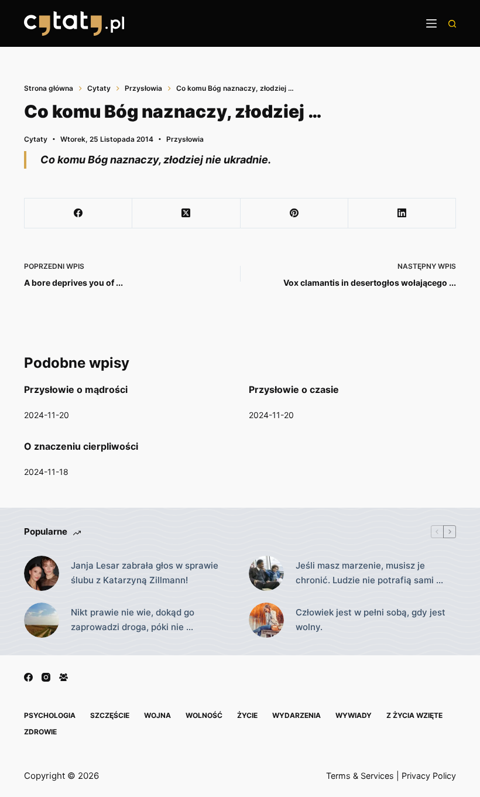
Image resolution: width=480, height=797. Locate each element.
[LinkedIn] (402, 213)
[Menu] (431, 23)
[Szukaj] (452, 24)
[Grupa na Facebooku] (63, 677)
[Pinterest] (294, 213)
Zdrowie (40, 731)
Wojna (157, 715)
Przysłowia (185, 139)
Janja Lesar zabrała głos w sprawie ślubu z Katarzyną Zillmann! (144, 573)
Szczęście (109, 715)
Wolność (204, 715)
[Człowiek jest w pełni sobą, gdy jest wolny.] (266, 620)
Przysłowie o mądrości (76, 389)
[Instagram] (46, 677)
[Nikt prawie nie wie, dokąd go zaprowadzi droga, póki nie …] (41, 620)
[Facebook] (78, 213)
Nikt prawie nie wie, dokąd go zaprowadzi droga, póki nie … (132, 619)
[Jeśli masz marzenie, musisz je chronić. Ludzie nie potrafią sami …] (266, 573)
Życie (247, 715)
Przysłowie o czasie (294, 389)
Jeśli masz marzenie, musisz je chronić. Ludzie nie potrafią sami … (369, 573)
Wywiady (353, 715)
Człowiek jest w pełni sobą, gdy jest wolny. (370, 619)
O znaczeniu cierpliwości (81, 446)
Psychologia (50, 715)
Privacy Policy (429, 776)
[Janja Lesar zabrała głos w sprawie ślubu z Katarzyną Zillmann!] (41, 573)
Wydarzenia (296, 715)
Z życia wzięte (414, 715)
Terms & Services (360, 776)
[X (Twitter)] (186, 213)
